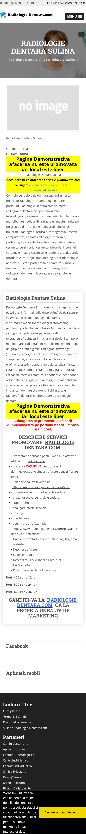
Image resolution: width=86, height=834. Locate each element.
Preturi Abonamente (17, 722)
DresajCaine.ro (13, 777)
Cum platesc (11, 711)
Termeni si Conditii (15, 716)
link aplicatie (36, 461)
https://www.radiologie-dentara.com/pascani (43, 529)
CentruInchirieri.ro (15, 760)
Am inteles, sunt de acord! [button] (62, 812)
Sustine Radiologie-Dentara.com (25, 728)
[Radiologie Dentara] (26, 14)
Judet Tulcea (51, 60)
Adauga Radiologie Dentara (66, 3)
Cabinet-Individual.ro (17, 766)
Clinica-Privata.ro (14, 771)
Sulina (71, 60)
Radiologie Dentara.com (49, 445)
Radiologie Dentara (23, 60)
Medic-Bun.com (14, 782)
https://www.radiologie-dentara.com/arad (41, 487)
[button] (74, 16)
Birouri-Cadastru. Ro (17, 788)
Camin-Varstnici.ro (15, 743)
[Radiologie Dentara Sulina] (43, 108)
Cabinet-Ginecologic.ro (18, 754)
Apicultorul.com (14, 749)
